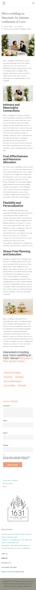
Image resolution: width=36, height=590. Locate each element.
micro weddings (9, 385)
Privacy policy (8, 483)
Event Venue (8, 377)
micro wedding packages (12, 381)
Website (5, 445)
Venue (29, 29)
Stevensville (22, 385)
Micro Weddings (20, 29)
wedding (11, 169)
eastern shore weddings (12, 373)
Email (5, 433)
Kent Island (19, 377)
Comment (6, 405)
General (11, 29)
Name (5, 420)
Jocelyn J (20, 26)
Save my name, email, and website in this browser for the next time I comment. (16, 457)
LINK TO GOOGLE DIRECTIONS (13, 572)
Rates (5, 486)
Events (6, 29)
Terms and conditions (10, 480)
